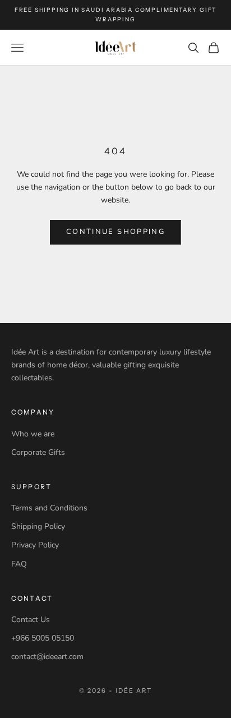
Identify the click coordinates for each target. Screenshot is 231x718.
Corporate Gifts (38, 452)
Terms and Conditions (49, 508)
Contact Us (30, 619)
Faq (19, 564)
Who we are (32, 434)
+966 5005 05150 (42, 638)
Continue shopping (115, 232)
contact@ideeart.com (47, 656)
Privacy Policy (35, 545)
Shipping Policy (38, 526)
